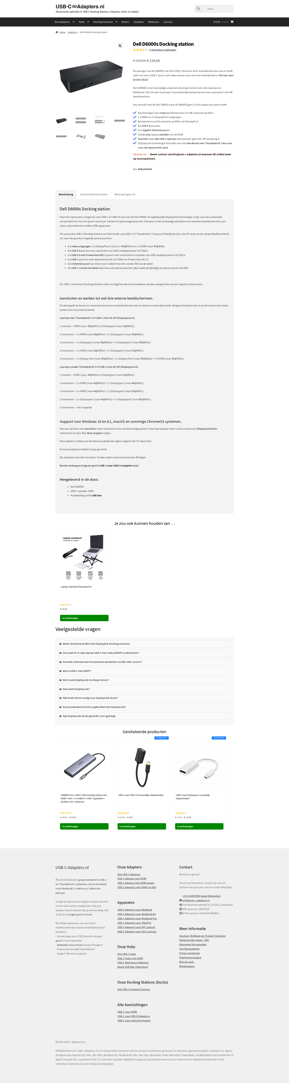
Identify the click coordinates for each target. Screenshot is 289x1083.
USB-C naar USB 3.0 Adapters (133, 1016)
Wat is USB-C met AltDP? (77, 670)
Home (62, 32)
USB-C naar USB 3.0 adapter (116, 465)
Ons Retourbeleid (189, 948)
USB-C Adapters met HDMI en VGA (136, 887)
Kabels (125, 21)
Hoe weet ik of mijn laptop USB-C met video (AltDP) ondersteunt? (101, 652)
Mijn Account (186, 961)
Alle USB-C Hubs (126, 954)
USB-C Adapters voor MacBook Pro (137, 918)
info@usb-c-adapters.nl (196, 900)
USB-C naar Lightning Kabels (134, 1020)
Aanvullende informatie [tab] (93, 194)
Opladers (139, 21)
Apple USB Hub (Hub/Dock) (132, 967)
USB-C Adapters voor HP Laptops (136, 927)
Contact (168, 21)
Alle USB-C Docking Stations (133, 989)
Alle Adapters (62, 21)
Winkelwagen (187, 966)
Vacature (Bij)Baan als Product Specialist (202, 936)
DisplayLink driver (207, 428)
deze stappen (94, 433)
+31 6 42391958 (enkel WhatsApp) (201, 896)
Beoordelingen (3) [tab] (125, 194)
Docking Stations (103, 21)
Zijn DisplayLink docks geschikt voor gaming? (89, 716)
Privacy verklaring (189, 953)
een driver (90, 428)
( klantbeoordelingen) (162, 49)
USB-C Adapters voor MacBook (134, 909)
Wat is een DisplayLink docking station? (86, 680)
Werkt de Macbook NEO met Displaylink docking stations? (96, 643)
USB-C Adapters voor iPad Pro (134, 922)
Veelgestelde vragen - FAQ (194, 940)
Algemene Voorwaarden (193, 944)
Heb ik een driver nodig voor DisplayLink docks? (90, 697)
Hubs (82, 21)
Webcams (153, 21)
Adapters (72, 32)
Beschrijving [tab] (66, 194)
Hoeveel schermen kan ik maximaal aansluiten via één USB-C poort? (102, 661)
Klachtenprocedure (190, 957)
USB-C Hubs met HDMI (130, 958)
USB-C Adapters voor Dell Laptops (136, 931)
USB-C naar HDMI (127, 1012)
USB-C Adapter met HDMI (132, 878)
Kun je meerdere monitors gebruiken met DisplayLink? (94, 707)
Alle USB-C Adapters (128, 874)
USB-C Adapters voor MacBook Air (136, 914)
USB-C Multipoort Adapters (133, 962)
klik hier (97, 495)
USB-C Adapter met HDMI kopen (135, 883)
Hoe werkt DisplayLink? (76, 689)
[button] (120, 45)
